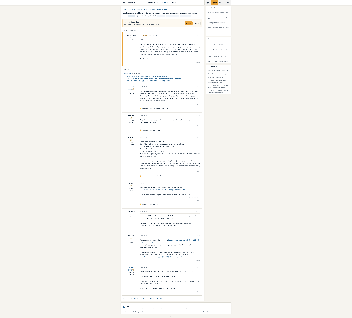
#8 (199, 267)
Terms (215, 312)
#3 (199, 115)
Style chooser (127, 312)
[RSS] (229, 312)
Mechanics (175, 16)
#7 (199, 235)
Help (225, 312)
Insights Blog (152, 3)
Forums (163, 3)
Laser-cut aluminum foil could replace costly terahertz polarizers (148, 76)
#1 (199, 35)
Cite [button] (197, 62)
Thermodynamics (185, 16)
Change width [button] (139, 312)
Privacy (221, 312)
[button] (158, 2)
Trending (173, 3)
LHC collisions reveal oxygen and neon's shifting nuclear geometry (148, 81)
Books (168, 16)
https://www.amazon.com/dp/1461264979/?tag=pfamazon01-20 (162, 257)
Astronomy (161, 16)
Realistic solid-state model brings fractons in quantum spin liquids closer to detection (154, 79)
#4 (199, 137)
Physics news (127, 73)
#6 (199, 211)
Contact (205, 312)
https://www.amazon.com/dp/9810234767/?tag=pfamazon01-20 (162, 190)
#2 (199, 86)
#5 (199, 183)
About (210, 312)
